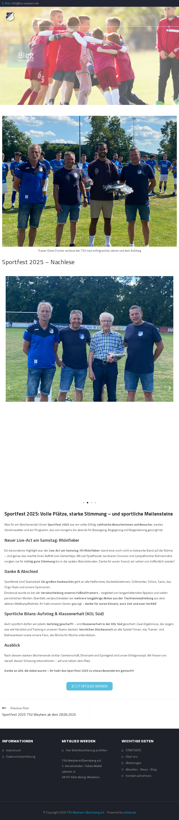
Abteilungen (133, 762)
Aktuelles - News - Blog (141, 769)
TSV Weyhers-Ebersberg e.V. (86, 812)
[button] (9, 388)
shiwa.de (130, 812)
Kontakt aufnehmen (138, 775)
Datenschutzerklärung (20, 756)
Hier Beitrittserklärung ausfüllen (86, 750)
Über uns (132, 756)
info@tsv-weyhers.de (25, 3)
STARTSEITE (133, 750)
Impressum (13, 750)
